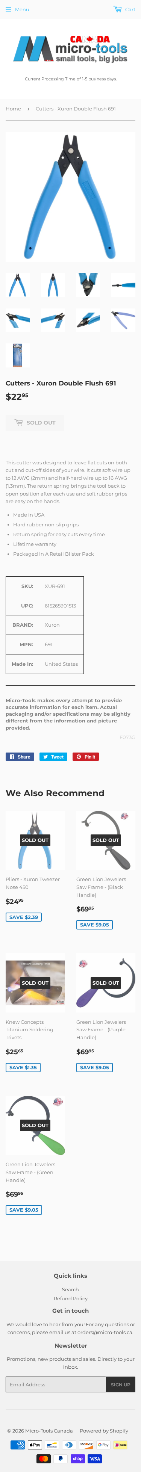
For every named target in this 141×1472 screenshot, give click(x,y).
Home (13, 109)
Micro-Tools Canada (49, 1431)
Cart (129, 9)
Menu (22, 9)
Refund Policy (71, 1298)
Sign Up (120, 1384)
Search (70, 1289)
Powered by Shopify (104, 1431)
